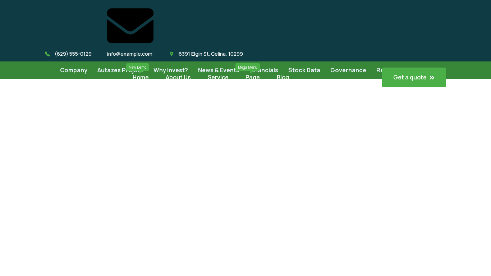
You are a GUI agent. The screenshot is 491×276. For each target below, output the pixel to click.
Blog (283, 77)
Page (253, 77)
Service (218, 77)
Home (141, 77)
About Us (178, 77)
